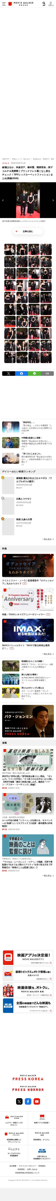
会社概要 (12, 1166)
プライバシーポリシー (27, 1166)
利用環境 (21, 1169)
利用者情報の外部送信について (27, 1173)
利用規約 (41, 1166)
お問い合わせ (32, 1169)
